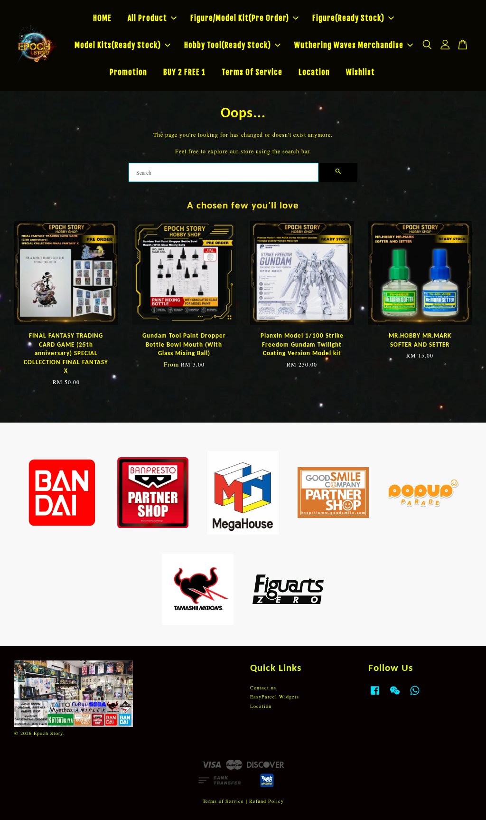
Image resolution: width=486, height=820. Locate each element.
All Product (147, 18)
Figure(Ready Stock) (348, 18)
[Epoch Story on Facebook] (375, 695)
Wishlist (360, 72)
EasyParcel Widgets (274, 696)
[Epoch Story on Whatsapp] (414, 695)
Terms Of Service (252, 72)
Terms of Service (223, 801)
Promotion (128, 72)
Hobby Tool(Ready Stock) (227, 45)
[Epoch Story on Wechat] (395, 695)
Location (314, 72)
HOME (102, 18)
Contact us (263, 687)
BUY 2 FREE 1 (184, 72)
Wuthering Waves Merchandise (348, 45)
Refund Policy (266, 801)
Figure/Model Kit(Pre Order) (239, 18)
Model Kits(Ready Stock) (118, 45)
